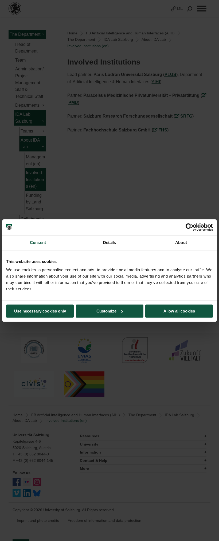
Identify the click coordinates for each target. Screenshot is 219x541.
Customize (106, 311)
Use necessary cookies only (40, 311)
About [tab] (181, 242)
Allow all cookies (179, 311)
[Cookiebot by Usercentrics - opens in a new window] (189, 227)
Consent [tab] (38, 242)
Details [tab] (109, 242)
